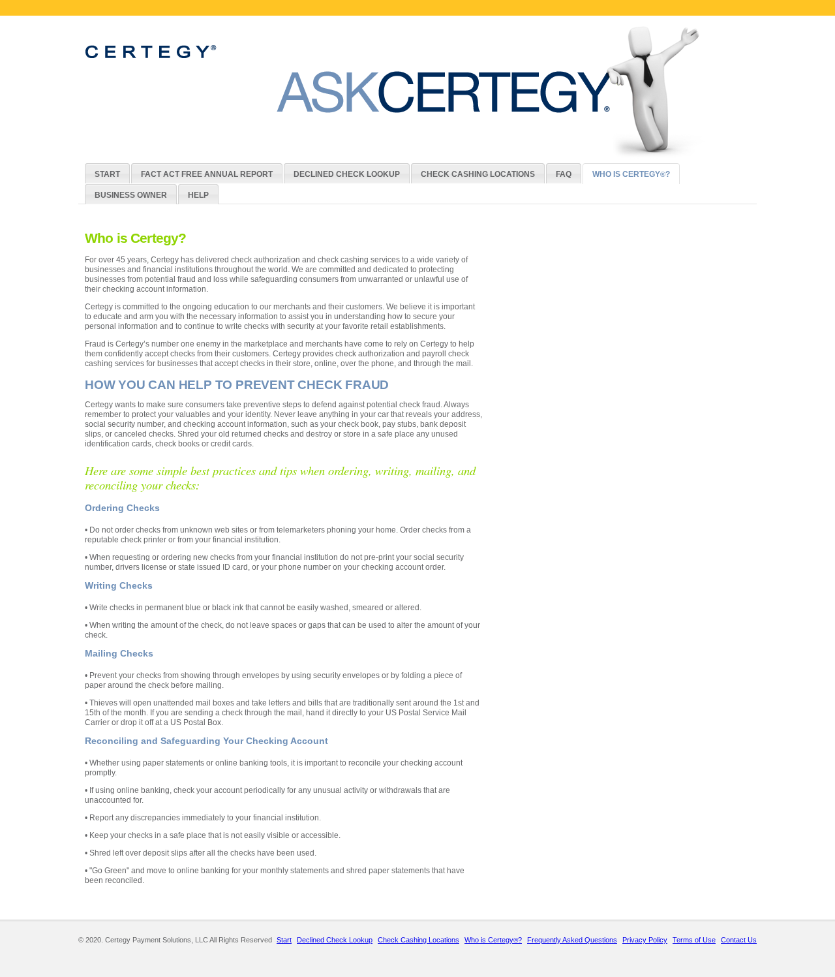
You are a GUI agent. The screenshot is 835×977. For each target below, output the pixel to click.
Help (198, 195)
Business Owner (131, 195)
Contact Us (739, 940)
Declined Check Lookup (347, 174)
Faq (563, 174)
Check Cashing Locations (478, 174)
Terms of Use (694, 940)
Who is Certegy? (631, 174)
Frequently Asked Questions (572, 940)
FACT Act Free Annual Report (207, 174)
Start (107, 174)
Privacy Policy (644, 940)
